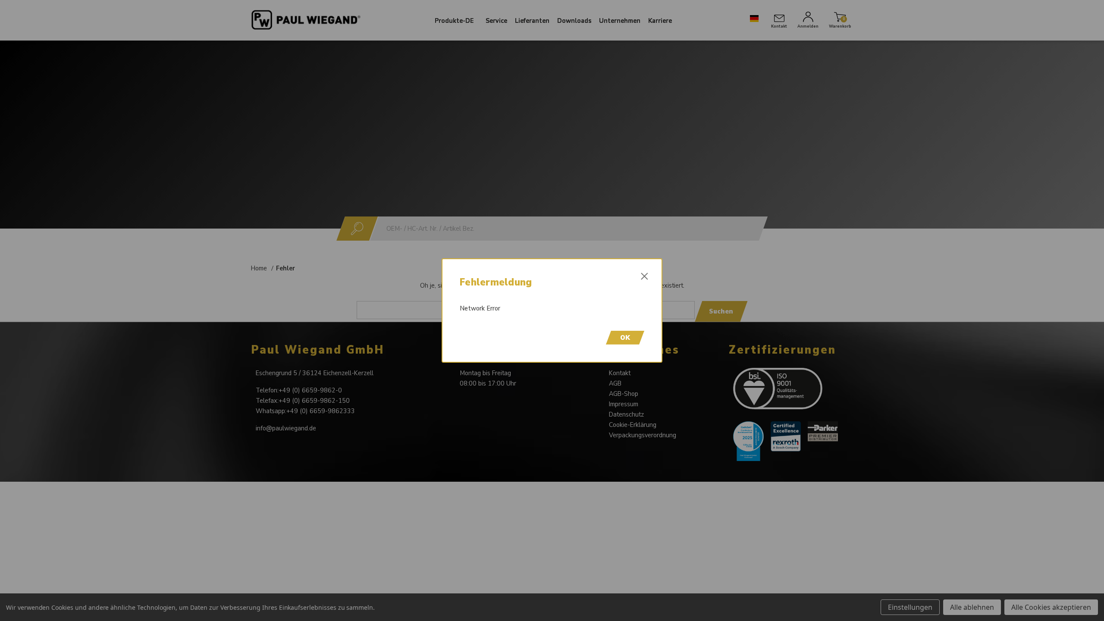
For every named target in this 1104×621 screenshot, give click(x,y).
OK (625, 337)
